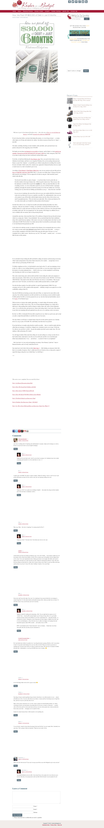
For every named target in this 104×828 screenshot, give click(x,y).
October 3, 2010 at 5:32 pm (26, 454)
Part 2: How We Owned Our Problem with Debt (24, 387)
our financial (31, 151)
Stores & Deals (39, 11)
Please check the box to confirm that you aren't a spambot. (28, 817)
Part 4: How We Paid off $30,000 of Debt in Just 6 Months (26, 394)
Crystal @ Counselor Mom (23, 638)
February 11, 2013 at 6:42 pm (23, 723)
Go (87, 19)
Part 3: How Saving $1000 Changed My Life (23, 390)
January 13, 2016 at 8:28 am (23, 759)
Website (35, 812)
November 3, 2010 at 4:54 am (23, 595)
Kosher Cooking (55, 11)
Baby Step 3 (36, 348)
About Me (60, 824)
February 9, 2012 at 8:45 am (23, 679)
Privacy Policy (54, 824)
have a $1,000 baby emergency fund (21, 172)
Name (34, 806)
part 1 (16, 298)
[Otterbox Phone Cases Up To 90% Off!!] (70, 139)
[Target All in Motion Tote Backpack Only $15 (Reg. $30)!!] (70, 126)
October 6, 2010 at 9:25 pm (23, 552)
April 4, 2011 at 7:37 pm (22, 639)
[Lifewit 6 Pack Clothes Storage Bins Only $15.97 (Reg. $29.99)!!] (70, 113)
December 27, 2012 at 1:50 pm (23, 693)
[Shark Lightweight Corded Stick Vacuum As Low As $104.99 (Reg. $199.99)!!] (70, 145)
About (19, 11)
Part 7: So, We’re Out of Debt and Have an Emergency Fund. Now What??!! (30, 406)
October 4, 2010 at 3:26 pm (23, 523)
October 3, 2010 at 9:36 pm (23, 472)
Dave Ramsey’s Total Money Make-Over (29, 170)
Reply (15, 448)
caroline (20, 550)
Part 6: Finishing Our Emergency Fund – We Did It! (25, 402)
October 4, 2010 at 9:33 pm (26, 536)
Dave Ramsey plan (35, 159)
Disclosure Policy (46, 824)
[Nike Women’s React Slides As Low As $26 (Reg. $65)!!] (70, 132)
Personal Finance (28, 11)
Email (34, 809)
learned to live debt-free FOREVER (41, 134)
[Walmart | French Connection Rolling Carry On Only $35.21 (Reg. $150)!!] (70, 107)
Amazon (47, 11)
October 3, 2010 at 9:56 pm (26, 486)
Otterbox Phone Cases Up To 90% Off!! (81, 136)
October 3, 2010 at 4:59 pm (23, 440)
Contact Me (74, 11)
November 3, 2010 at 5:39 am (27, 610)
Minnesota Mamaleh (22, 439)
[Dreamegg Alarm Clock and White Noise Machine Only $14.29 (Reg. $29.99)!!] (70, 120)
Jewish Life (65, 11)
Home (14, 11)
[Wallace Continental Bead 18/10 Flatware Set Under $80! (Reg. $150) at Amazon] (70, 101)
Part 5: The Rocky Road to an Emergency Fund (23, 398)
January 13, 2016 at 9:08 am (27, 771)
